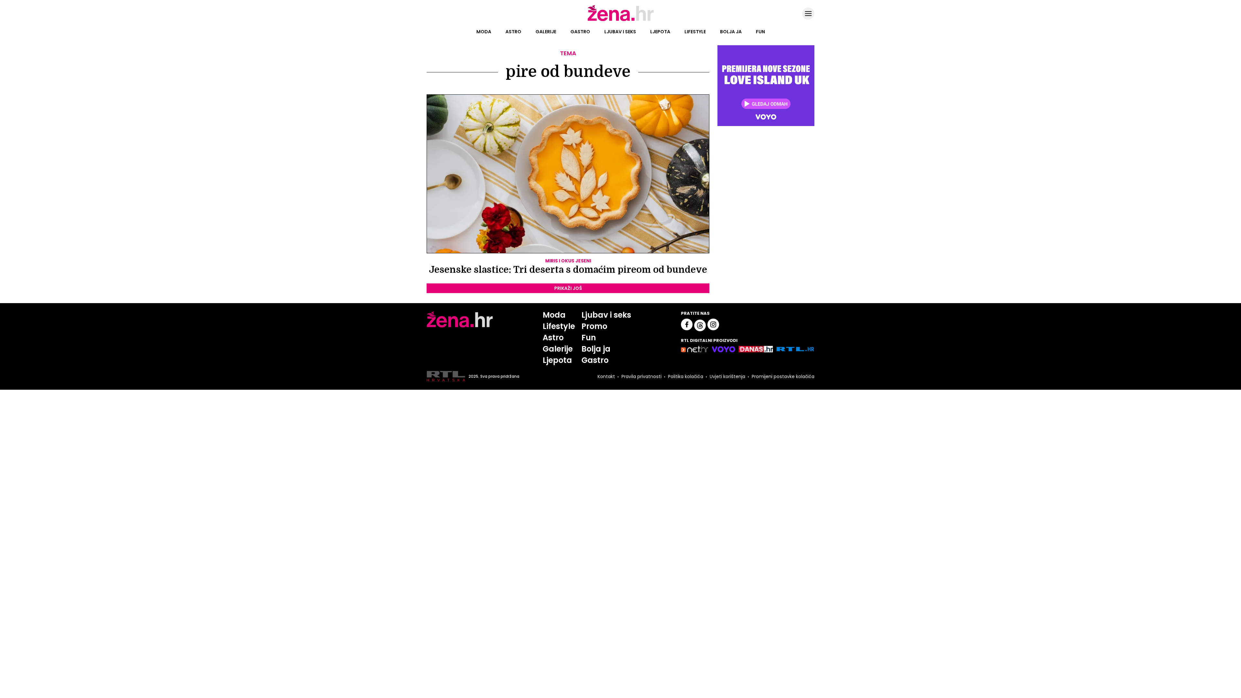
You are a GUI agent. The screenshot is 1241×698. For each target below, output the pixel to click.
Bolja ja (731, 31)
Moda (483, 31)
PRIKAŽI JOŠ (568, 288)
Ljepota (660, 31)
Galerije (546, 31)
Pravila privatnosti (641, 376)
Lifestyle (695, 31)
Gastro (580, 31)
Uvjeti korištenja (727, 376)
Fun (760, 31)
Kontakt (606, 376)
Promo (594, 326)
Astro (513, 31)
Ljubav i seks (620, 31)
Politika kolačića (685, 376)
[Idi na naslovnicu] (621, 20)
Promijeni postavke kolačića (783, 376)
